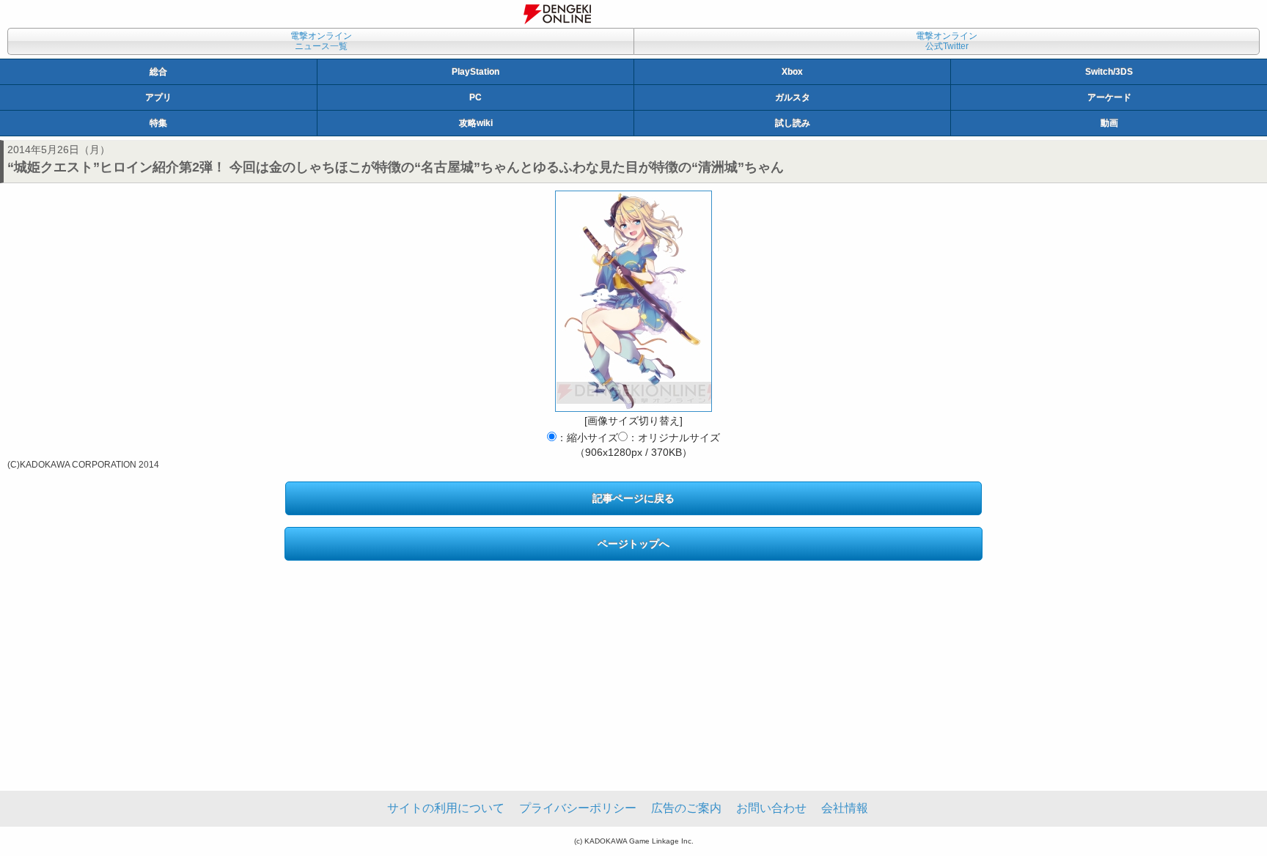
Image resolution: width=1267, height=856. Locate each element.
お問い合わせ (771, 808)
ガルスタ (792, 97)
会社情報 (844, 808)
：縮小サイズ (587, 437)
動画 (1109, 123)
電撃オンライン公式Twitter (946, 41)
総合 (158, 72)
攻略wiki (476, 123)
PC (475, 97)
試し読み (792, 123)
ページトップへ (633, 544)
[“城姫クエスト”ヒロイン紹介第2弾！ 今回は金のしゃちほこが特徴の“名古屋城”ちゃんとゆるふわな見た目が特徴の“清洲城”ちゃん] (633, 301)
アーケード (1109, 97)
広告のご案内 (686, 808)
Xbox (792, 72)
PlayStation (475, 72)
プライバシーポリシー (577, 808)
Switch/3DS (1109, 72)
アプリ (158, 97)
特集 (158, 123)
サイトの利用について (445, 808)
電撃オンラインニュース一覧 (321, 41)
